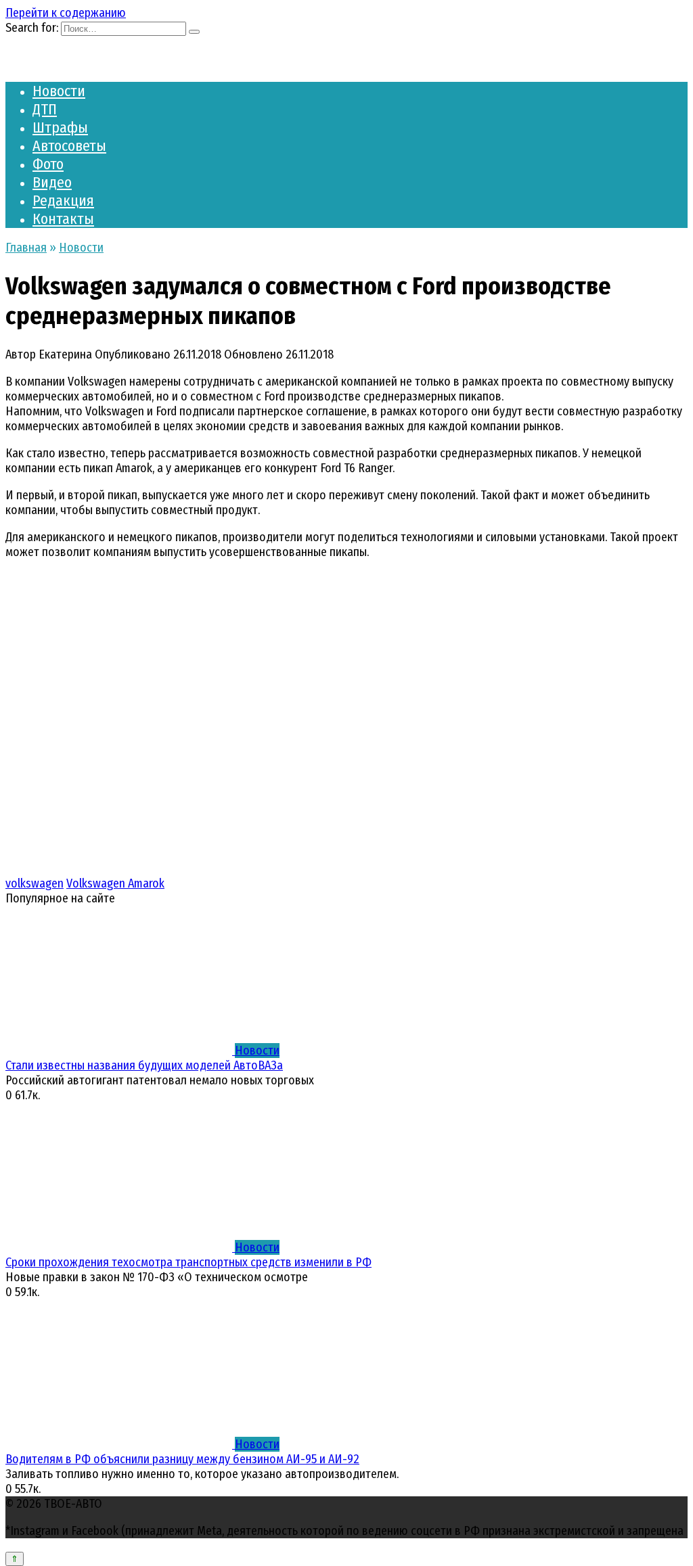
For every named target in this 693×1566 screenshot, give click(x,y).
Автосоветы (69, 146)
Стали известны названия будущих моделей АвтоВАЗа (144, 1065)
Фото (48, 164)
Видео (52, 182)
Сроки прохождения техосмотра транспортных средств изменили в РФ (188, 1262)
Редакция (63, 200)
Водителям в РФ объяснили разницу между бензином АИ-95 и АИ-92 (182, 1459)
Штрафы (60, 127)
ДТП (44, 109)
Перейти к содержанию (65, 12)
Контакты (63, 219)
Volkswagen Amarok (115, 883)
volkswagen (34, 883)
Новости (58, 91)
